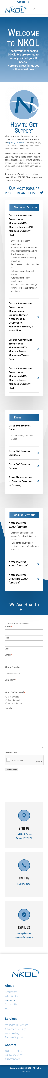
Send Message (11, 770)
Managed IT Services (16, 1025)
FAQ (7, 1009)
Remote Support (14, 1037)
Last (6, 648)
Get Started (11, 992)
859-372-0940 (23, 884)
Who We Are (12, 996)
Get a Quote (13, 696)
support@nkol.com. (16, 142)
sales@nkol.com (24, 933)
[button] (41, 10)
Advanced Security (15, 1029)
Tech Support (14, 700)
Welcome (10, 1000)
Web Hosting (12, 1033)
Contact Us (11, 1004)
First (7, 637)
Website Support (15, 703)
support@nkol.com (24, 937)
